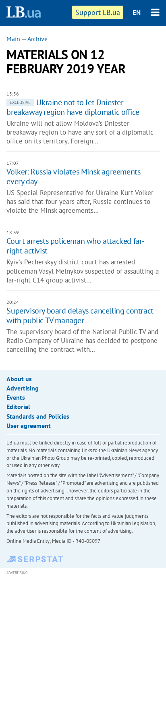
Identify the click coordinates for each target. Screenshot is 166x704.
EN (137, 12)
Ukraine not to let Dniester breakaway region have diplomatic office (72, 107)
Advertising (22, 388)
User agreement (28, 426)
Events (15, 397)
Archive (37, 39)
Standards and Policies (37, 416)
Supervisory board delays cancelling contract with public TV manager (79, 315)
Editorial (18, 407)
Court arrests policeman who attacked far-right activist (75, 246)
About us (19, 379)
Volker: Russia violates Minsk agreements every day (73, 176)
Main (13, 39)
